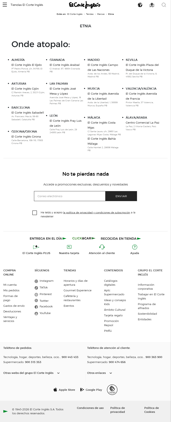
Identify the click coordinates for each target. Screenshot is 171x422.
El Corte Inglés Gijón (25, 88)
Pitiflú (108, 330)
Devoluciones (12, 311)
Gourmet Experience (78, 290)
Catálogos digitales (110, 282)
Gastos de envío (14, 305)
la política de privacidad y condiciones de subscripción (96, 212)
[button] (5, 5)
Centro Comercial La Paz (142, 122)
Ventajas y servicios (10, 319)
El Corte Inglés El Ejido (26, 64)
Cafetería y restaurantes (72, 298)
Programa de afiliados (147, 306)
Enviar (121, 196)
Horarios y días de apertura (76, 282)
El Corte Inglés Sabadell (27, 112)
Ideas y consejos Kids (115, 302)
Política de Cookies (151, 410)
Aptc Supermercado (114, 292)
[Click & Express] (48, 238)
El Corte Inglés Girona (26, 136)
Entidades (144, 319)
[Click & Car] (84, 238)
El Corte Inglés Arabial (65, 64)
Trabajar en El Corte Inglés (151, 296)
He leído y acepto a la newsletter (88, 214)
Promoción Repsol (111, 323)
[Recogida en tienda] (121, 238)
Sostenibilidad (147, 313)
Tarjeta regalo (113, 315)
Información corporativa (146, 286)
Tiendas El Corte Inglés (27, 5)
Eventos (69, 305)
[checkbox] (34, 212)
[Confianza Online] (112, 389)
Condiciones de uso (90, 408)
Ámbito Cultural (115, 309)
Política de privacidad (117, 410)
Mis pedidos (11, 290)
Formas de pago (10, 298)
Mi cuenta (10, 284)
